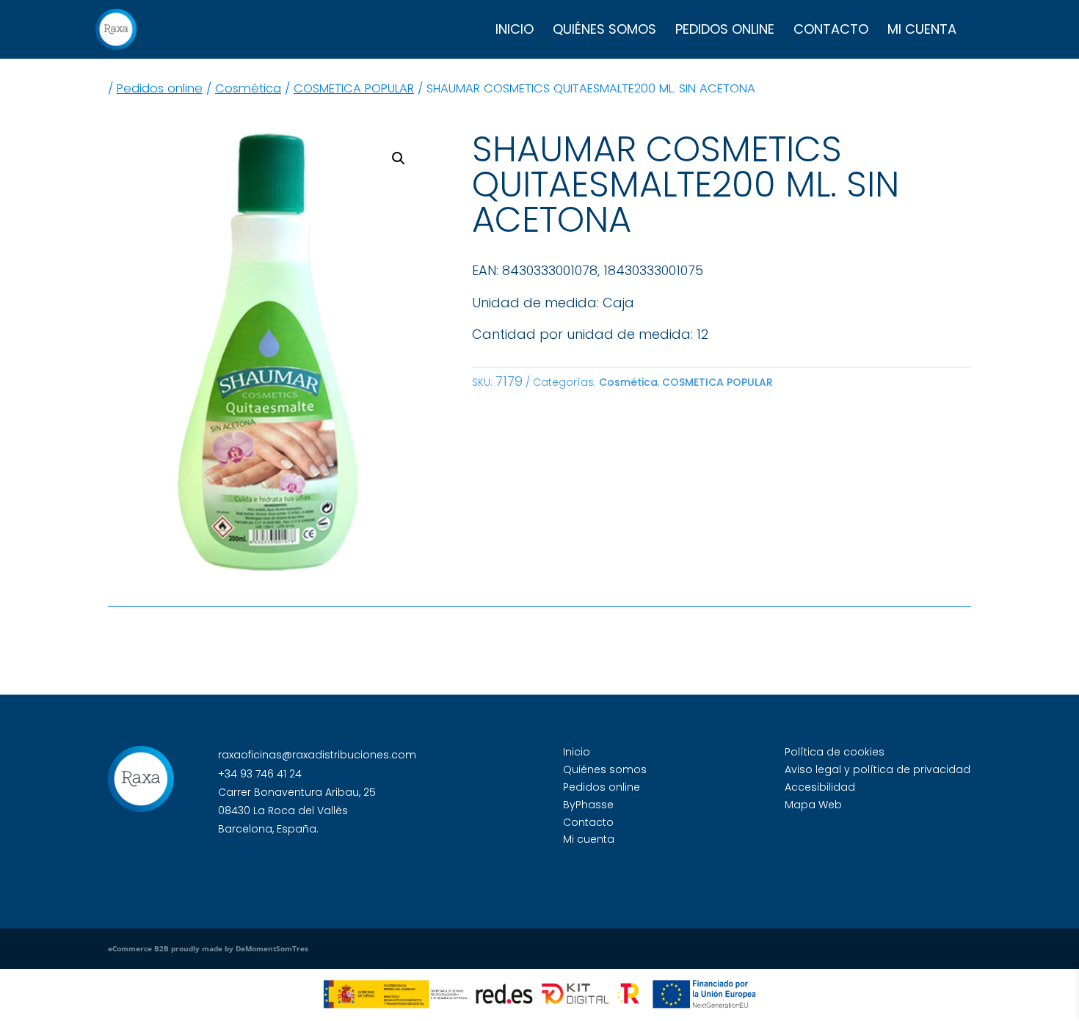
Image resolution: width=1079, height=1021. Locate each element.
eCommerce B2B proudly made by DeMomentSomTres (208, 948)
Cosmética (248, 88)
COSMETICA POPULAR (354, 88)
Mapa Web (813, 804)
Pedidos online (724, 31)
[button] (398, 158)
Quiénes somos (604, 31)
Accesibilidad (820, 787)
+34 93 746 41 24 (260, 773)
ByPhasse (588, 804)
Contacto (830, 31)
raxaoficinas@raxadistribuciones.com (317, 754)
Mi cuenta (921, 31)
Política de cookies (834, 751)
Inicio (514, 31)
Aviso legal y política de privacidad (877, 769)
